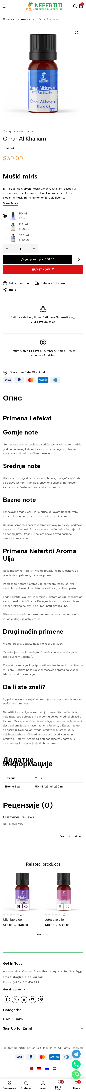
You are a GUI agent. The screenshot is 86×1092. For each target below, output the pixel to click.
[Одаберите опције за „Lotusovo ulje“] (60, 907)
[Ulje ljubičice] (22, 892)
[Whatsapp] (76, 1074)
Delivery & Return (52, 283)
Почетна (8, 19)
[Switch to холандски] (54, 1068)
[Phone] (76, 1064)
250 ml (24, 235)
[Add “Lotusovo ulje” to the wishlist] (67, 907)
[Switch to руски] (47, 1068)
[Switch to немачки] (39, 1068)
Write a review (70, 836)
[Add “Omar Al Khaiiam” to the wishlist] (78, 259)
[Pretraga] (75, 6)
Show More (10, 203)
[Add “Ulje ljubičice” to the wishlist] (26, 907)
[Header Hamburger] (5, 6)
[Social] (6, 999)
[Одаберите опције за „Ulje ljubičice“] (18, 907)
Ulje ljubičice (12, 919)
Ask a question (19, 283)
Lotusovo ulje (54, 919)
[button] (39, 934)
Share (12, 289)
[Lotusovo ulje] (64, 892)
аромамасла (26, 19)
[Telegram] (76, 1054)
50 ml (23, 213)
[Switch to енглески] (31, 1068)
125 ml (23, 224)
